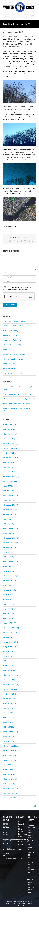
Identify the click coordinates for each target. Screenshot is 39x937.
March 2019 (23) (10, 727)
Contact (21, 844)
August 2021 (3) (10, 590)
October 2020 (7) (10, 637)
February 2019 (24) (11, 732)
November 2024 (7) (11, 481)
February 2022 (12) (11, 562)
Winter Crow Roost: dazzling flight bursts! (19, 394)
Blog (20, 821)
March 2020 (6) (9, 670)
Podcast (21, 824)
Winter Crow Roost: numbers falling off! (18, 404)
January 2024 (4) (10, 500)
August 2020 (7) (10, 647)
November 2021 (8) (11, 576)
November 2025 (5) (11, 448)
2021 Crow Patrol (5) (11, 331)
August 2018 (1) (10, 760)
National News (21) (11, 368)
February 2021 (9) (10, 618)
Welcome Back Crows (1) (13, 373)
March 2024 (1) (9, 491)
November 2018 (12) (11, 746)
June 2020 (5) (9, 656)
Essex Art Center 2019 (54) (13, 345)
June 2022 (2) (9, 552)
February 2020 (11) (11, 675)
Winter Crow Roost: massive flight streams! (19, 399)
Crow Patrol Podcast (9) (12, 340)
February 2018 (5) (10, 779)
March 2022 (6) (9, 557)
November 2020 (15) (11, 632)
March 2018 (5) (9, 774)
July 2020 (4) (8, 651)
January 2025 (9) (10, 472)
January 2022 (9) (10, 566)
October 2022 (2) (10, 547)
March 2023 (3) (9, 524)
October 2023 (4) (10, 514)
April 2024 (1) (9, 486)
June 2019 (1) (9, 713)
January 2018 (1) (10, 784)
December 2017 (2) (11, 788)
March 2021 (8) (9, 614)
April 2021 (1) (9, 609)
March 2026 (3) (9, 429)
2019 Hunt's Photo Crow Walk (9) (16, 321)
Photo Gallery (23, 839)
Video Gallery (23, 841)
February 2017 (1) (10, 793)
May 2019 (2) (9, 717)
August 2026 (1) (10, 425)
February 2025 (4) (10, 467)
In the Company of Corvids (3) (14, 354)
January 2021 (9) (10, 623)
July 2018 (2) (8, 765)
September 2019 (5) (11, 699)
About (20, 826)
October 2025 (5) (10, 453)
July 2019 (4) (8, 708)
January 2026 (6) (10, 439)
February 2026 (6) (10, 434)
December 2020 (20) (11, 628)
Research (21, 831)
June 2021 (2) (9, 599)
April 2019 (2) (9, 722)
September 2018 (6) (11, 755)
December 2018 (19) (11, 741)
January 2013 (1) (10, 798)
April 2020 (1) (9, 666)
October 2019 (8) (10, 694)
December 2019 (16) (11, 684)
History (20, 829)
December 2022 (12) (11, 538)
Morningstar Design (19, 905)
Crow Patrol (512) (10, 335)
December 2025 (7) (11, 443)
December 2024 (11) (11, 476)
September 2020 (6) (11, 642)
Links (20, 836)
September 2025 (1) (11, 458)
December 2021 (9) (11, 571)
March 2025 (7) (9, 462)
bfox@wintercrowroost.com (13, 858)
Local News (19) (10, 364)
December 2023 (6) (11, 505)
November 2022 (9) (11, 543)
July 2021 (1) (8, 595)
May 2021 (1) (9, 604)
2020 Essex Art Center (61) (13, 326)
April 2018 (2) (9, 769)
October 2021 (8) (10, 580)
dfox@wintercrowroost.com (13, 849)
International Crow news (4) (14, 359)
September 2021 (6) (11, 585)
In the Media (22, 834)
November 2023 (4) (11, 510)
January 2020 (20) (10, 680)
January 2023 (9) (10, 533)
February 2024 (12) (11, 495)
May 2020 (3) (9, 661)
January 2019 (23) (10, 736)
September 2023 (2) (11, 519)
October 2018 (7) (10, 751)
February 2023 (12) (11, 528)
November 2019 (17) (11, 689)
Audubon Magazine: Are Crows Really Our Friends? (31, 832)
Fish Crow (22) (9, 349)
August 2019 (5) (10, 703)
